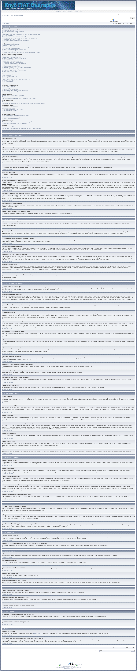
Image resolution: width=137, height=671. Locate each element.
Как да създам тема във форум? (10, 56)
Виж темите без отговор (7, 15)
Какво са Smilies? (6, 77)
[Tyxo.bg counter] (63, 664)
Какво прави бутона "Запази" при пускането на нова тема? (17, 69)
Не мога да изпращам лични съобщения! (13, 95)
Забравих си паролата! (8, 35)
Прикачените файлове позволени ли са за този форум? (17, 122)
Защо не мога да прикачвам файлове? (12, 65)
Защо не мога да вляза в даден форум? (12, 62)
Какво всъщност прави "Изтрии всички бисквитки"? (15, 40)
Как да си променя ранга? (9, 51)
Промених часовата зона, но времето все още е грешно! (17, 47)
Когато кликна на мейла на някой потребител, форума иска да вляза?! (21, 52)
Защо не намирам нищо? (9, 108)
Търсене (76, 11)
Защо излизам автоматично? (10, 33)
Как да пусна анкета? (8, 59)
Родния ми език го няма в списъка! (11, 48)
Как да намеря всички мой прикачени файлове (14, 123)
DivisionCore (78, 667)
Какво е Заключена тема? (9, 83)
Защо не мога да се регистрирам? (11, 39)
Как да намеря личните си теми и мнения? (13, 112)
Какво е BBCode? (6, 75)
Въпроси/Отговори (67, 11)
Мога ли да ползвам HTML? (9, 76)
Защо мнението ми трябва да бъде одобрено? (14, 70)
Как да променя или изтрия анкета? (11, 61)
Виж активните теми (18, 15)
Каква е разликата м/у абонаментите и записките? (15, 115)
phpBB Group (36, 633)
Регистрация (58, 11)
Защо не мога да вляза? (8, 30)
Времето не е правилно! (8, 45)
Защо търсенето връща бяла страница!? (13, 109)
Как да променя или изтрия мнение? (12, 57)
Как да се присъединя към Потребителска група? (15, 90)
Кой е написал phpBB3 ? (8, 127)
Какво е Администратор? (8, 86)
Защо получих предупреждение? (11, 66)
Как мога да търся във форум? (10, 106)
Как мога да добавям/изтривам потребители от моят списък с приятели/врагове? (23, 103)
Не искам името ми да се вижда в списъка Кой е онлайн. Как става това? (21, 34)
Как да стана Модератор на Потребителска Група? (15, 92)
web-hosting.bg (70, 668)
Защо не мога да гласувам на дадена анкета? (14, 63)
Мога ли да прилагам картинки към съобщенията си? (16, 79)
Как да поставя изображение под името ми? (14, 49)
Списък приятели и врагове (9, 102)
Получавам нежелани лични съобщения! (13, 97)
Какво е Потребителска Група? (10, 89)
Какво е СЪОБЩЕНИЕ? (8, 80)
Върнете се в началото (7, 144)
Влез (81, 11)
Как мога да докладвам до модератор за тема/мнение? (16, 67)
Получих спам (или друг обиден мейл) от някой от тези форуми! (19, 98)
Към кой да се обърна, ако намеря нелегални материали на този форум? (21, 128)
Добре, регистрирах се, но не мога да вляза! (14, 36)
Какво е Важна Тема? (7, 81)
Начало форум (5, 23)
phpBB (67, 666)
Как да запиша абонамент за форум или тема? (14, 117)
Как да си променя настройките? (11, 44)
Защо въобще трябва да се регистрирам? (13, 31)
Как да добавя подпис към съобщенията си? (14, 58)
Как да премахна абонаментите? (11, 118)
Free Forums (73, 667)
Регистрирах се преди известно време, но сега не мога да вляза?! (19, 38)
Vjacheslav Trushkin (65, 667)
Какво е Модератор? (7, 88)
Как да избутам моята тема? (9, 71)
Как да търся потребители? (9, 110)
